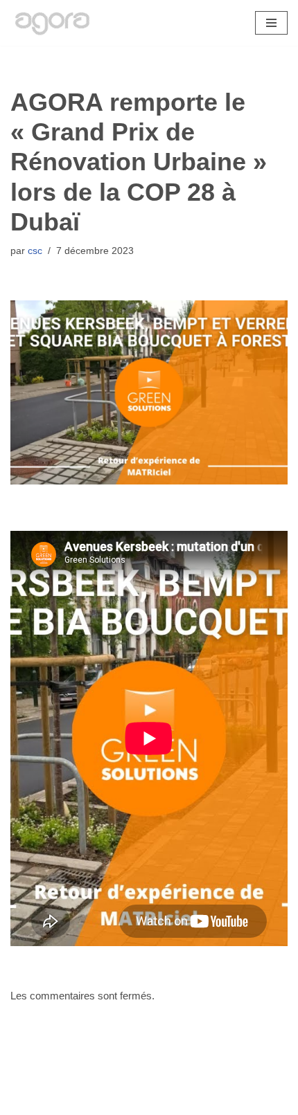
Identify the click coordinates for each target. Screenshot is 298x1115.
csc (35, 251)
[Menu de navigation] (271, 23)
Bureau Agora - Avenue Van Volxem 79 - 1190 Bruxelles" (149, 1101)
